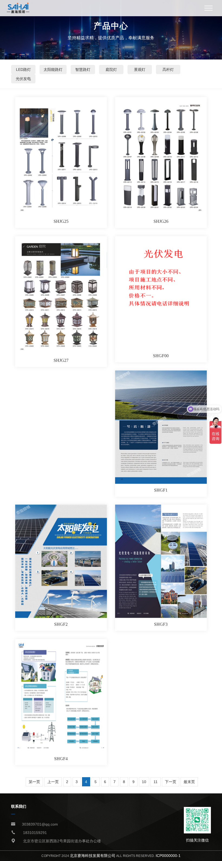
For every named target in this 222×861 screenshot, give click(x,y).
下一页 (170, 782)
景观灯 (139, 69)
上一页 (53, 782)
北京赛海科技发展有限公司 (92, 855)
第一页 (34, 782)
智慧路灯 (82, 69)
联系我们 (18, 806)
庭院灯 (111, 69)
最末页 (189, 782)
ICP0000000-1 (168, 855)
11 (156, 782)
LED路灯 (23, 69)
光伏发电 (23, 79)
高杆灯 (168, 69)
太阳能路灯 (53, 69)
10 (144, 782)
